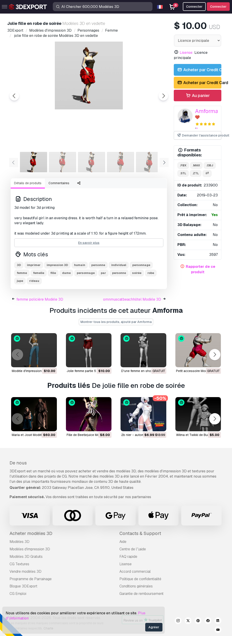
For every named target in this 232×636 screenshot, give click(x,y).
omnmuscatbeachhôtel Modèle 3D (132, 299)
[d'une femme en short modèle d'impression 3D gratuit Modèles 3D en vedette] (143, 350)
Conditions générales (136, 586)
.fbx (183, 165)
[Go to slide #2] (62, 162)
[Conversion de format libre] (207, 173)
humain (79, 265)
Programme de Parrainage (31, 579)
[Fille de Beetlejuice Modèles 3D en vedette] (89, 414)
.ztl (195, 173)
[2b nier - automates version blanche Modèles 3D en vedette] (143, 414)
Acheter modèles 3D (31, 533)
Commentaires (58, 183)
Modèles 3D (19, 541)
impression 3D (57, 265)
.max (196, 165)
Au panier (200, 95)
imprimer (34, 265)
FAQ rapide (128, 556)
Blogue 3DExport (23, 586)
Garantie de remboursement (141, 593)
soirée (136, 273)
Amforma (206, 111)
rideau (34, 281)
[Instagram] (178, 621)
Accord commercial (135, 571)
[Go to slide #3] (91, 162)
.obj (209, 165)
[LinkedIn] (217, 621)
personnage (141, 265)
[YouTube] (217, 630)
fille (53, 273)
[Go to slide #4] (120, 162)
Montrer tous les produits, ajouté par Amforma (116, 322)
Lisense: (186, 52)
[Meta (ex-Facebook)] (208, 621)
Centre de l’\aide (132, 549)
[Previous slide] (14, 96)
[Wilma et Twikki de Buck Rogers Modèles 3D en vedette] (198, 414)
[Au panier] (41, 361)
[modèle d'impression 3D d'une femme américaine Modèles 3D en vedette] (34, 350)
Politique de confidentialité (140, 579)
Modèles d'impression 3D (30, 549)
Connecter (218, 7)
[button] (214, 355)
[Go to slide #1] (33, 162)
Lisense (125, 564)
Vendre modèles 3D (25, 571)
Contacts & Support (140, 533)
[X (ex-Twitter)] (188, 621)
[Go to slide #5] (149, 162)
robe (150, 273)
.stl (183, 173)
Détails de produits (27, 183)
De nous (18, 463)
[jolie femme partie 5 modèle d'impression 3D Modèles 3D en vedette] (89, 350)
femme (22, 273)
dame (66, 273)
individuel (118, 265)
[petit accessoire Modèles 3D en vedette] (198, 350)
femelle (38, 273)
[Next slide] (163, 96)
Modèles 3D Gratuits (26, 556)
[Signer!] (50, 361)
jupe (20, 281)
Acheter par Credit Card (201, 69)
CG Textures (19, 564)
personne (98, 265)
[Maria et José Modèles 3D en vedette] (34, 414)
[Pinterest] (198, 621)
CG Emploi (18, 593)
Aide (122, 541)
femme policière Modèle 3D (40, 299)
